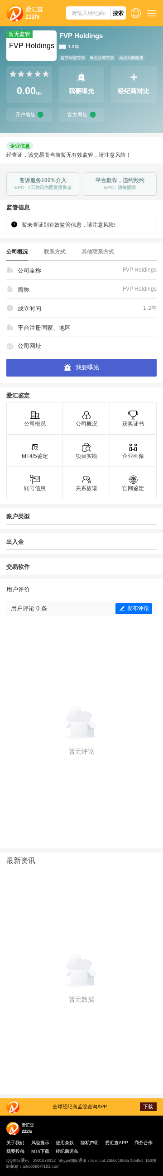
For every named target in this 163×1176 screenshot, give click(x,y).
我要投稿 (15, 1151)
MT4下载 (40, 1151)
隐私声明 (90, 1143)
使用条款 (65, 1143)
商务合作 (143, 1143)
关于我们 (15, 1143)
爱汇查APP (116, 1143)
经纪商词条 (67, 1151)
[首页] (14, 13)
